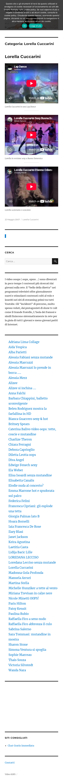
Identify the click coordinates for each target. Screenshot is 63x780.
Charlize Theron (20, 439)
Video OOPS (10, 774)
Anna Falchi (16, 393)
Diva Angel (16, 460)
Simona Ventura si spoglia (27, 649)
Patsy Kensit (17, 608)
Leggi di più (35, 26)
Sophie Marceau (20, 655)
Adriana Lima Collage (23, 342)
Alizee (12, 383)
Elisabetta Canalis (21, 480)
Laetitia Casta (18, 547)
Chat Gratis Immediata (21, 745)
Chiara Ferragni (19, 444)
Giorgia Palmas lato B (24, 516)
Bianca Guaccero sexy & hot (28, 419)
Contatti (10, 762)
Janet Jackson (18, 537)
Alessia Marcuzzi (20, 362)
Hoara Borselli (18, 521)
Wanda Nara (17, 670)
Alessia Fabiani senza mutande (30, 357)
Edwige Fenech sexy (22, 465)
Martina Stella (18, 583)
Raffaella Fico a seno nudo (27, 619)
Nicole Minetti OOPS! (23, 598)
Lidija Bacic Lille (20, 552)
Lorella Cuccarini (23, 56)
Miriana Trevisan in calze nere (30, 593)
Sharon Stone (18, 644)
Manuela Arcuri (19, 578)
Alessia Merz (17, 378)
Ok (24, 26)
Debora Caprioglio (21, 449)
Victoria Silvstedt (20, 665)
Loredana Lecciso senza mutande (32, 562)
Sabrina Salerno (19, 629)
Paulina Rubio (18, 614)
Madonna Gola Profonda (25, 573)
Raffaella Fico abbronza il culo (30, 624)
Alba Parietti (17, 352)
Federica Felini (19, 501)
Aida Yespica (17, 347)
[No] (59, 15)
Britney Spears (19, 424)
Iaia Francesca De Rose (24, 526)
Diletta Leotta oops (22, 455)
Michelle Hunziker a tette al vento (32, 588)
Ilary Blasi (15, 532)
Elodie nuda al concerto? (26, 485)
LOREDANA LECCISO (23, 557)
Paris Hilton (17, 603)
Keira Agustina (19, 542)
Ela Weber (15, 470)
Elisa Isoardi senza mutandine (30, 475)
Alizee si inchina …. (22, 388)
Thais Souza (17, 660)
